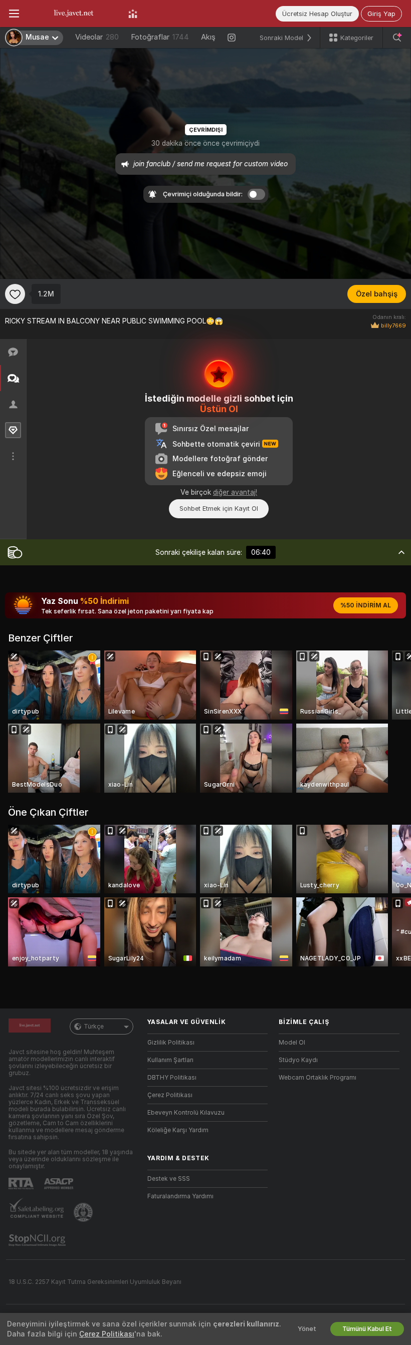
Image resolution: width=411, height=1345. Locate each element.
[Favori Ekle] (15, 294)
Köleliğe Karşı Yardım (178, 1130)
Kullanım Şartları (170, 1060)
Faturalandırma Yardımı (180, 1196)
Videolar (97, 37)
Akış (208, 37)
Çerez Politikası (169, 1095)
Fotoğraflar (160, 37)
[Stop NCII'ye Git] (38, 1240)
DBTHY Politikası (171, 1077)
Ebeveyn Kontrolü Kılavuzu (186, 1112)
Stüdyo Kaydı (298, 1060)
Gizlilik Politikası (170, 1042)
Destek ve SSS (168, 1178)
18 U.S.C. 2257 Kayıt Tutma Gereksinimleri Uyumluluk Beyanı (95, 1281)
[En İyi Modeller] (132, 13)
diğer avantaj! (235, 492)
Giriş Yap (381, 14)
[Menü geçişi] (14, 13)
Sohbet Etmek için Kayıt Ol (218, 508)
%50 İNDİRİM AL (365, 605)
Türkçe (94, 1026)
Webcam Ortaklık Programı (317, 1077)
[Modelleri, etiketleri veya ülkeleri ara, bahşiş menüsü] (397, 37)
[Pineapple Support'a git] (84, 1212)
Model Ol (292, 1042)
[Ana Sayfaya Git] (73, 13)
